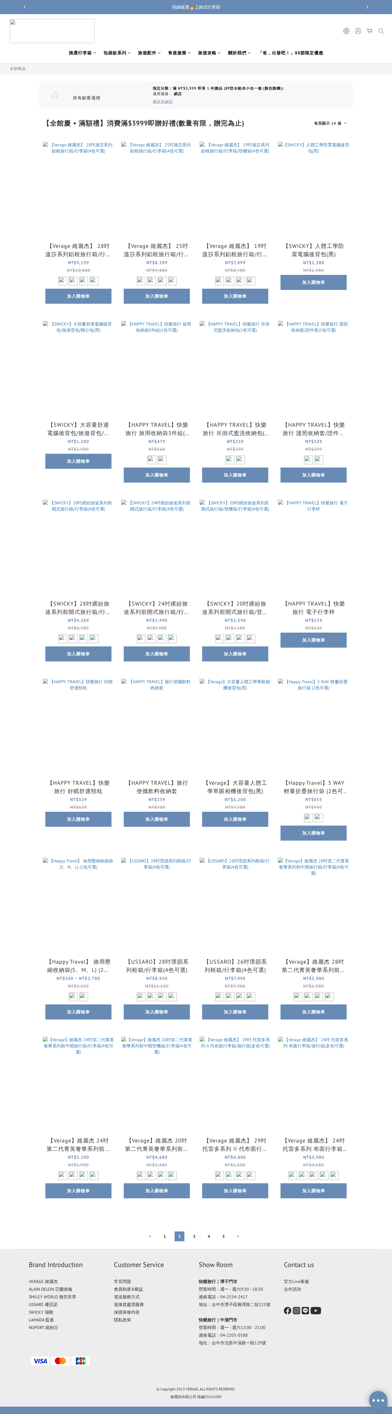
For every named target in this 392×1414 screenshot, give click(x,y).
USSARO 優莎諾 (43, 1304)
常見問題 (122, 1281)
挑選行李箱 (80, 53)
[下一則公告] (367, 7)
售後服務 (177, 53)
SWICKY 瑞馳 (41, 1312)
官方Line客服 (296, 1281)
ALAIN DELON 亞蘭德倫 (50, 1289)
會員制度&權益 (128, 1289)
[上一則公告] (24, 7)
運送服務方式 (127, 1297)
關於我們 (237, 53)
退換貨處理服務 (129, 1304)
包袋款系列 (115, 53)
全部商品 (18, 68)
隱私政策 (122, 1320)
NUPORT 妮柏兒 (43, 1327)
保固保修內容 (127, 1312)
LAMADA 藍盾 (41, 1320)
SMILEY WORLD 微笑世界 (52, 1297)
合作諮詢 (292, 1289)
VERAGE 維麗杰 (43, 1281)
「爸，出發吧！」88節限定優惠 (290, 53)
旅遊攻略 (207, 53)
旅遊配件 (147, 53)
